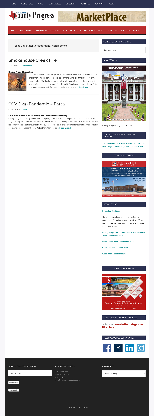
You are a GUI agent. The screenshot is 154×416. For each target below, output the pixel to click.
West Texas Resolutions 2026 (115, 254)
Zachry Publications (80, 407)
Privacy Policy (13, 382)
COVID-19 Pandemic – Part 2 (37, 103)
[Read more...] (84, 87)
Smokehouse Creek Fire (32, 60)
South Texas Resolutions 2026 (115, 248)
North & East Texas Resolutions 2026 (118, 242)
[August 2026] (124, 93)
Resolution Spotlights (111, 211)
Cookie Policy (13, 390)
